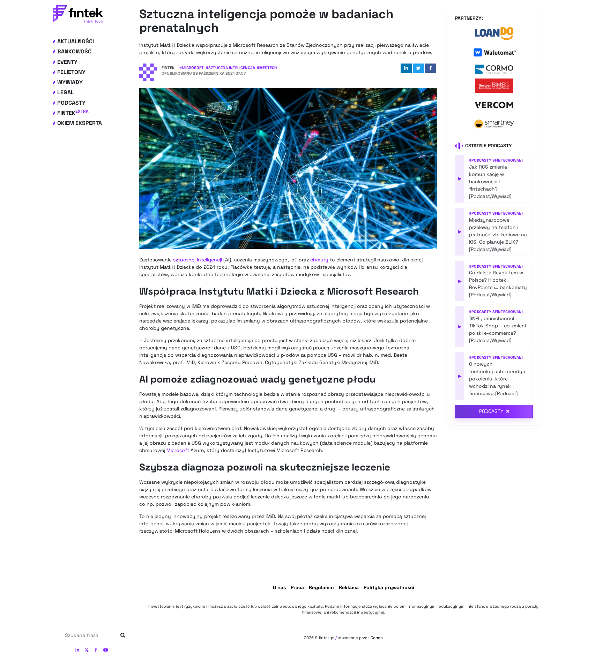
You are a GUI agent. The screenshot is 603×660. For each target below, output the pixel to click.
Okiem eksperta (79, 123)
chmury (319, 260)
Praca (297, 587)
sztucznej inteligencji (197, 260)
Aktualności (75, 41)
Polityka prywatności (389, 587)
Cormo (377, 637)
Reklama (349, 587)
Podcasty (71, 102)
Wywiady (70, 82)
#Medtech (267, 67)
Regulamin (321, 587)
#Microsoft (191, 67)
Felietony (71, 72)
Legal (65, 92)
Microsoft (177, 450)
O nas (279, 587)
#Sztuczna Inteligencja (230, 67)
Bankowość (74, 51)
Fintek (73, 113)
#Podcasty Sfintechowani (496, 160)
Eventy (67, 62)
